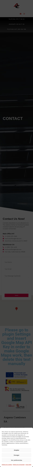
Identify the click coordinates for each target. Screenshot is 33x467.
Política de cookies (7, 464)
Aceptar (16, 450)
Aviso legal (28, 464)
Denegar (16, 455)
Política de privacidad (19, 464)
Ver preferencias (16, 460)
